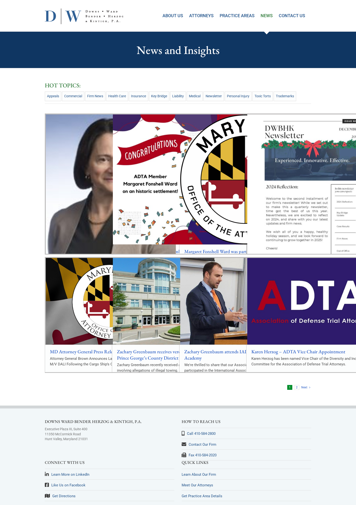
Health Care (117, 96)
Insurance (138, 96)
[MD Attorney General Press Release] (111, 301)
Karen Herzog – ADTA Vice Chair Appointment (298, 351)
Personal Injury (238, 96)
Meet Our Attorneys (197, 485)
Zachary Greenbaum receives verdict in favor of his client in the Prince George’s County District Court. (177, 354)
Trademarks (285, 96)
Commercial (73, 96)
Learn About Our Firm (199, 474)
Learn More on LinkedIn (70, 474)
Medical (195, 96)
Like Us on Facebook (68, 485)
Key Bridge (159, 96)
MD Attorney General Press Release (84, 351)
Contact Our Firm (202, 444)
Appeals (53, 96)
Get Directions (64, 496)
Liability (178, 96)
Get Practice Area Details (202, 496)
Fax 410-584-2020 (203, 455)
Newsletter (214, 96)
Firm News (95, 96)
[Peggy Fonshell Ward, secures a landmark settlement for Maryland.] (111, 197)
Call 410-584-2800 (201, 433)
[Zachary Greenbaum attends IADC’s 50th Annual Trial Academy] (245, 301)
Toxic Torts (263, 96)
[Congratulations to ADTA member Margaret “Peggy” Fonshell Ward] (178, 179)
